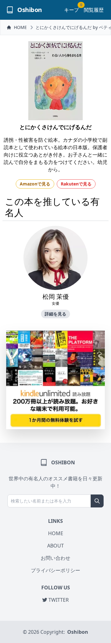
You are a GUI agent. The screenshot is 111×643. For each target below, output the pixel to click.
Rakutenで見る (76, 184)
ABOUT (55, 545)
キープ (71, 9)
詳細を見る (55, 314)
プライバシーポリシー (55, 570)
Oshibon (77, 632)
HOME (20, 27)
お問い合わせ (55, 558)
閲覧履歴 (94, 9)
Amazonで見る (35, 184)
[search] (97, 500)
